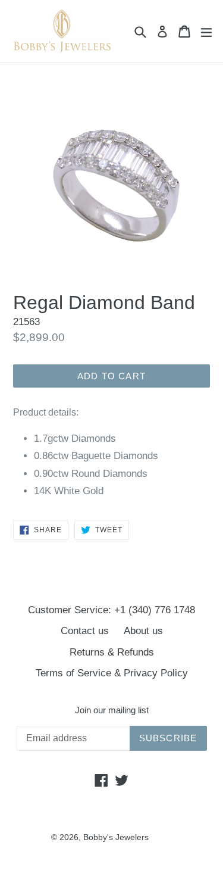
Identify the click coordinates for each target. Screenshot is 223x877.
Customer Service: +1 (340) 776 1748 (111, 610)
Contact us (85, 630)
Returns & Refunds (112, 652)
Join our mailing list (112, 710)
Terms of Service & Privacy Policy (112, 673)
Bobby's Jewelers (116, 837)
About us (143, 630)
